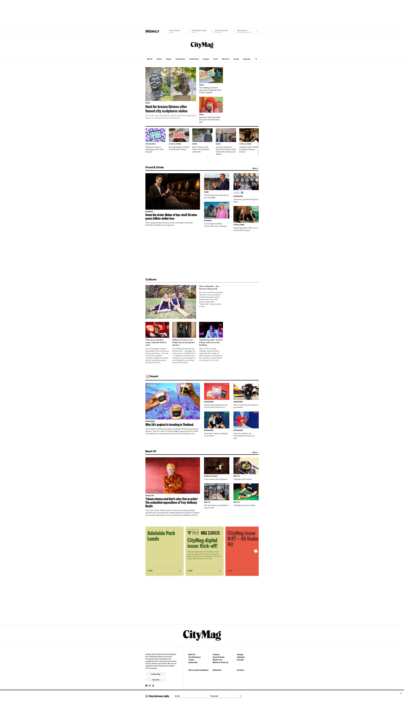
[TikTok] (153, 686)
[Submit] (240, 696)
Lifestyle (206, 59)
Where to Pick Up (220, 662)
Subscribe (246, 59)
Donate (236, 59)
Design (168, 59)
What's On (225, 59)
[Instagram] (150, 686)
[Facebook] (146, 686)
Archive (240, 670)
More (254, 168)
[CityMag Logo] (202, 45)
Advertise (217, 670)
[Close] (401, 693)
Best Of (149, 59)
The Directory (180, 59)
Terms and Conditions (198, 670)
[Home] (156, 31)
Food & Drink (194, 59)
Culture (159, 59)
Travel (215, 59)
